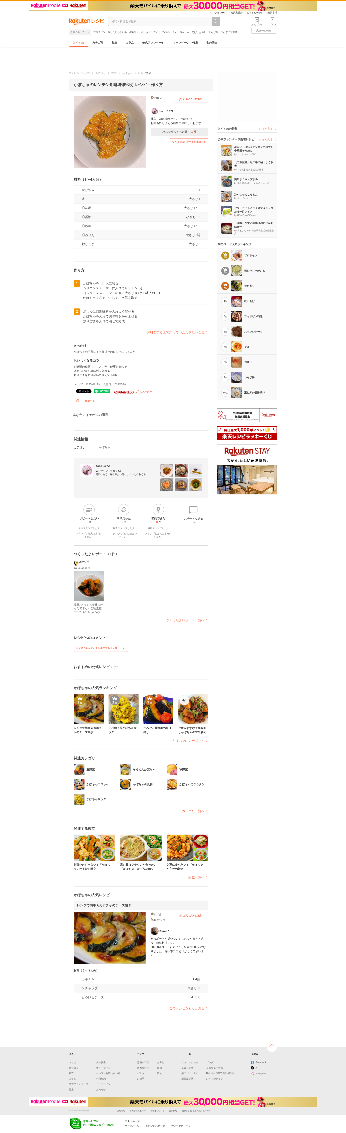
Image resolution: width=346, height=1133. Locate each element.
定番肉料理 (143, 1062)
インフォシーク (218, 12)
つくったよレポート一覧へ (185, 620)
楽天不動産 (187, 1067)
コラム (130, 42)
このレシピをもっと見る (186, 1008)
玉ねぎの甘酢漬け (230, 32)
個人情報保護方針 (138, 1111)
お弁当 (160, 1062)
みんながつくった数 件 (179, 131)
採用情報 (173, 1111)
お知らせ (101, 1089)
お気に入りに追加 (192, 99)
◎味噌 (86, 208)
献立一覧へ (196, 877)
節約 (159, 1073)
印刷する (90, 400)
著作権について (157, 1111)
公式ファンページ (153, 42)
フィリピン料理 (161, 32)
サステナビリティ (181, 1125)
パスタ (140, 1073)
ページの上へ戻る (272, 1047)
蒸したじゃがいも (117, 32)
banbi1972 (103, 465)
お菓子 (140, 1078)
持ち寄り (134, 32)
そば (194, 32)
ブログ (209, 1062)
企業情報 (121, 1111)
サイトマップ (103, 1067)
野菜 (114, 73)
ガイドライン (103, 1084)
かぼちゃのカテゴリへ (188, 740)
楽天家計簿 (237, 12)
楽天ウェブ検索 (214, 1067)
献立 (114, 42)
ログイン (271, 24)
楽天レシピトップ (79, 73)
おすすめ (78, 42)
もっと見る (266, 128)
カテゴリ (98, 42)
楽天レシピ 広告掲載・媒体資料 (196, 1111)
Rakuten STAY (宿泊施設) (220, 1073)
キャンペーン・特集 (185, 42)
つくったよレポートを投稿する (189, 141)
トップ (72, 1062)
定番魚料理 (143, 1067)
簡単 (159, 1067)
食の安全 (211, 42)
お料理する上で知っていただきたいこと (175, 332)
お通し (202, 32)
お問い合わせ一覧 (155, 1125)
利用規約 (101, 1078)
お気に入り (256, 24)
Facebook (260, 1062)
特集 (71, 1089)
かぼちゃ (127, 73)
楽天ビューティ (189, 1073)
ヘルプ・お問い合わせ (108, 1073)
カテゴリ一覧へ (193, 811)
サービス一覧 (132, 1125)
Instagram (260, 1073)
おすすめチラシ (255, 12)
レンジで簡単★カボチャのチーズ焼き (104, 905)
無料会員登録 (265, 30)
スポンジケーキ (181, 32)
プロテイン (99, 32)
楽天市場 (272, 12)
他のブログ (145, 392)
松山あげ (146, 32)
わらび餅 (213, 32)
